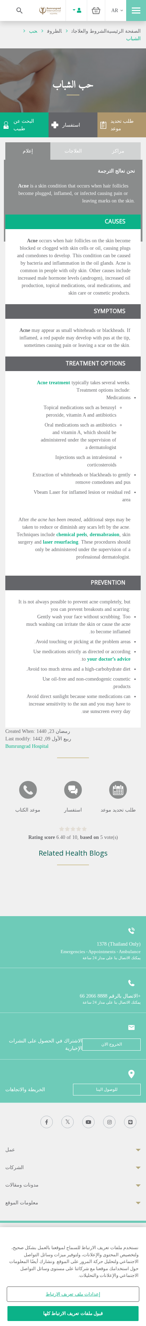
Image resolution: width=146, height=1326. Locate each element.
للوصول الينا (107, 1089)
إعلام (28, 151)
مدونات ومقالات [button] (22, 1185)
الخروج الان (111, 1044)
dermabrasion (104, 534)
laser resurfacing (60, 542)
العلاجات (73, 151)
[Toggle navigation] (136, 10)
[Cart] (96, 10)
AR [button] (114, 10)
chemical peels (71, 534)
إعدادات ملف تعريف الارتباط (73, 1294)
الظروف (54, 31)
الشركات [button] (14, 1167)
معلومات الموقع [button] (21, 1202)
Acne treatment (53, 382)
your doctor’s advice (108, 659)
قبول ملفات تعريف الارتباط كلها (73, 1313)
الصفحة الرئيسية (124, 31)
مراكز (118, 151)
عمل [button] (10, 1149)
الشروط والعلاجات (89, 31)
